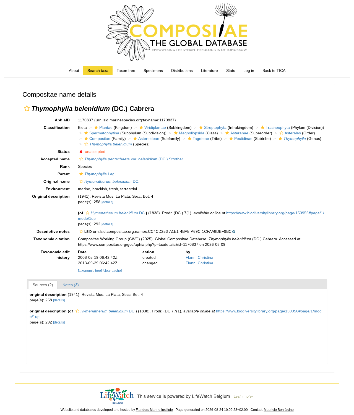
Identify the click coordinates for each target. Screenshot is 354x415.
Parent (64, 174)
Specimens (153, 70)
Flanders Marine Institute (154, 410)
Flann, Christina (199, 257)
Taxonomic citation (51, 239)
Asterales (293, 133)
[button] (26, 108)
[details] (107, 202)
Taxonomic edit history (55, 255)
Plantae (106, 127)
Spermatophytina (104, 133)
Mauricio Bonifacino (279, 410)
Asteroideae (148, 138)
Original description (51, 196)
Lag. (100, 174)
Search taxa (97, 70)
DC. (111, 181)
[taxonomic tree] (90, 271)
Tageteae (201, 138)
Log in (248, 70)
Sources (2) (43, 285)
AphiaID (62, 120)
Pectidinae (243, 138)
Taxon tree (126, 70)
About (74, 70)
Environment (58, 189)
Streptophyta (215, 127)
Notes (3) (71, 285)
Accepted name (55, 159)
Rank (65, 166)
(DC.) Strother (133, 159)
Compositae (99, 138)
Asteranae (239, 133)
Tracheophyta (278, 127)
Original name (56, 181)
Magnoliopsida (191, 133)
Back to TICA (273, 70)
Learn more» (244, 396)
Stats (230, 70)
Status (64, 151)
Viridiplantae (155, 127)
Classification (57, 127)
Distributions (182, 70)
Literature (209, 70)
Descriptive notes (53, 231)
